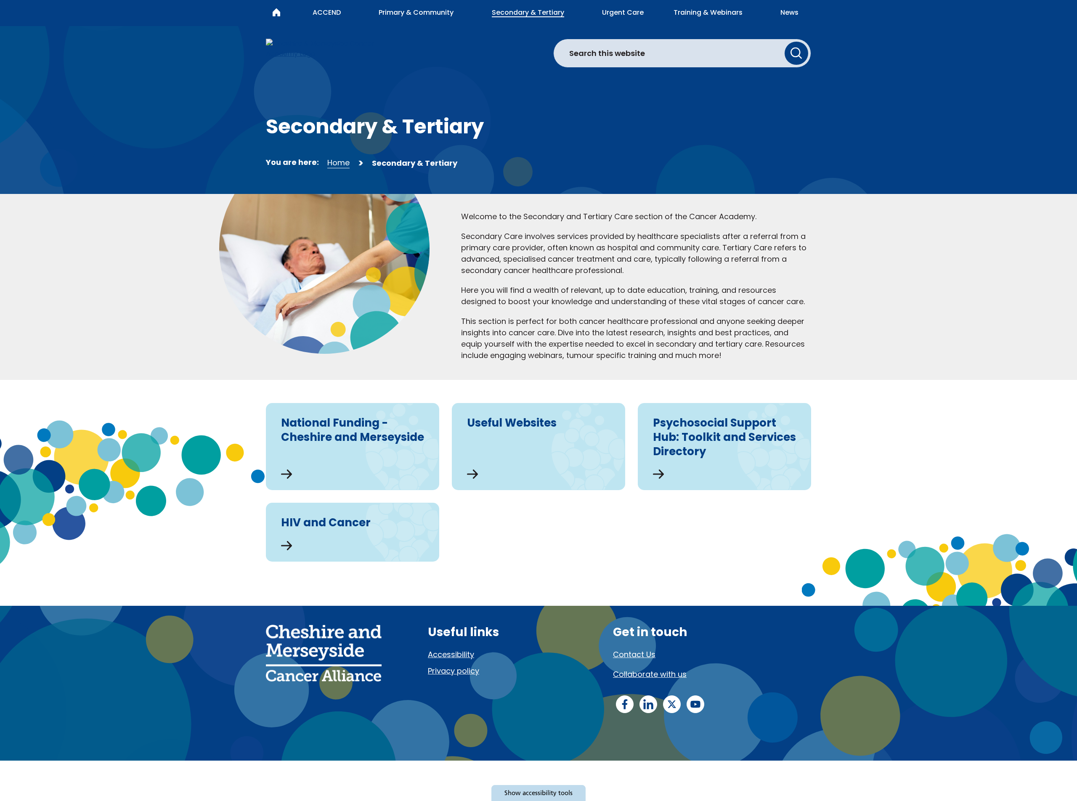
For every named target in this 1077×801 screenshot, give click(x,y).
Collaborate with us (650, 674)
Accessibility (451, 654)
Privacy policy (453, 671)
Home (338, 162)
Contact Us (634, 654)
